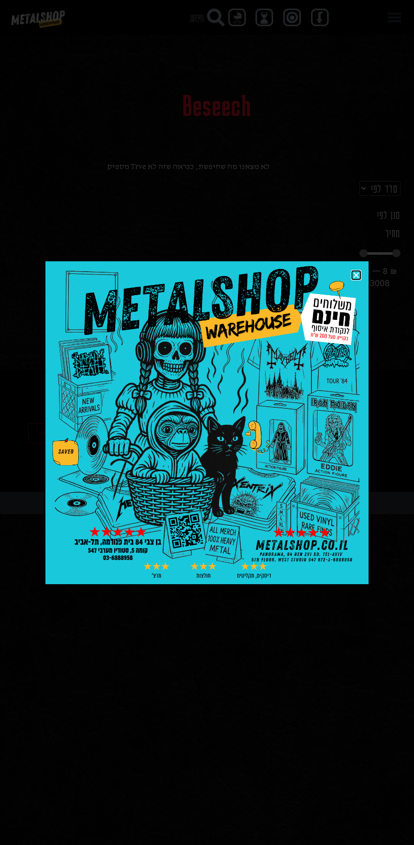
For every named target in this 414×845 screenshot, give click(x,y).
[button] (356, 275)
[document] (207, 422)
